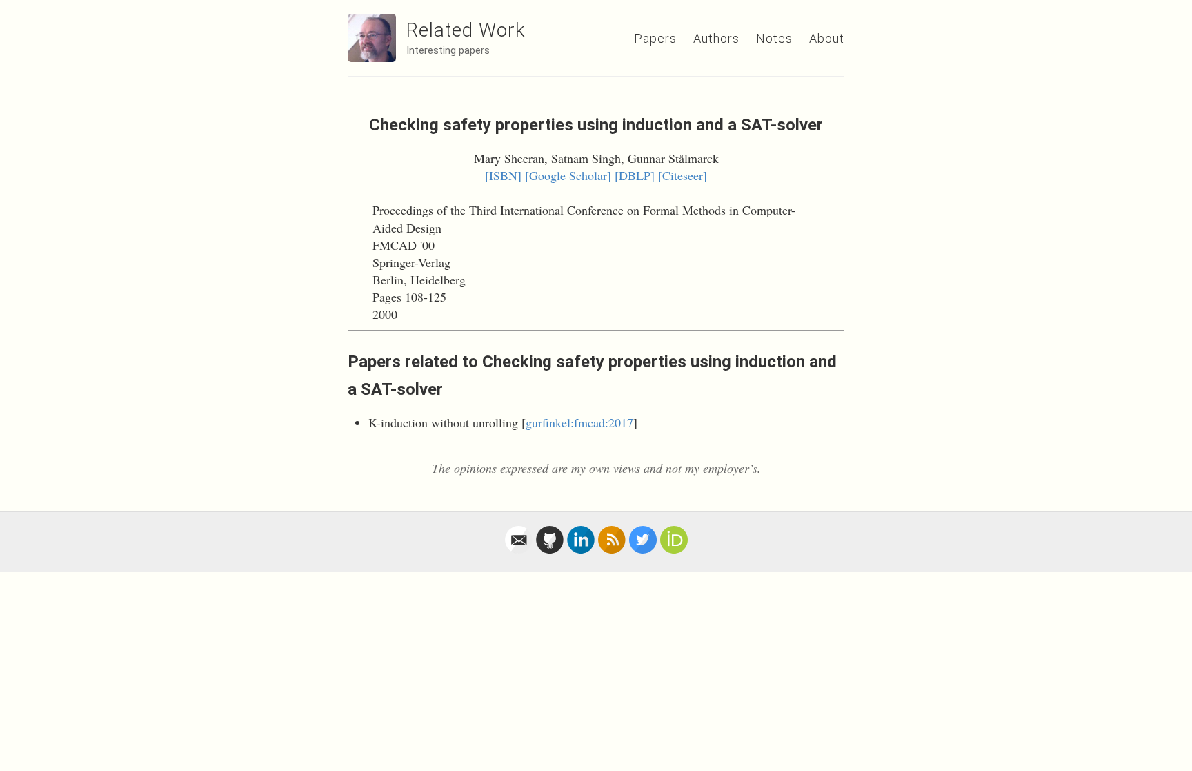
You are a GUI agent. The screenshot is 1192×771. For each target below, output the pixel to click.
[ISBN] (503, 175)
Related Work (466, 30)
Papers (655, 38)
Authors (716, 38)
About (826, 38)
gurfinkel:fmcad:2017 (579, 422)
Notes (774, 38)
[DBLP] (635, 175)
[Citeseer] (682, 175)
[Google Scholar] (568, 175)
